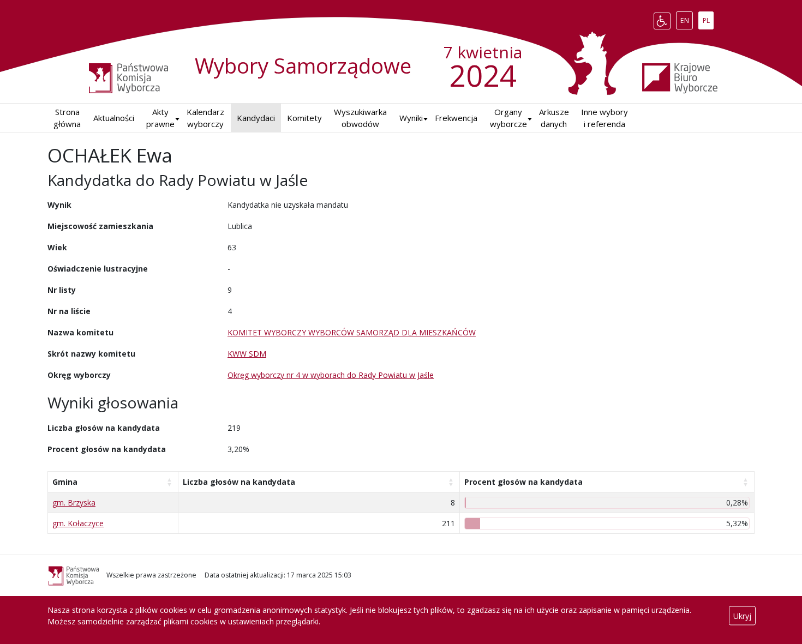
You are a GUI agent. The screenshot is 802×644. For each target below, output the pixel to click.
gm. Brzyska (73, 502)
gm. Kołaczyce (78, 523)
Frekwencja (456, 117)
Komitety (304, 117)
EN (686, 18)
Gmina (64, 482)
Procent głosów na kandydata (523, 482)
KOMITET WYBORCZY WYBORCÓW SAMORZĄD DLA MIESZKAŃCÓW (352, 332)
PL (708, 18)
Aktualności (113, 117)
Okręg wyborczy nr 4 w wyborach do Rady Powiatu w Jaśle (331, 375)
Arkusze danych (554, 118)
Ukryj (742, 616)
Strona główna (67, 118)
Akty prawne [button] (160, 118)
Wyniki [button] (411, 117)
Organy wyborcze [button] (508, 118)
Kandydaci (256, 117)
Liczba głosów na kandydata (239, 482)
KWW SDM (247, 353)
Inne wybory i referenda (604, 118)
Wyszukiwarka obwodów (360, 118)
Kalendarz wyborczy (205, 118)
